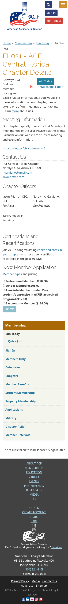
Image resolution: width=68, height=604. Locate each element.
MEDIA (34, 494)
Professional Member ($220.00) (26, 281)
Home (7, 43)
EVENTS (34, 481)
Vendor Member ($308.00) (22, 286)
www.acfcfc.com (13, 177)
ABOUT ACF (34, 463)
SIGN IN (34, 508)
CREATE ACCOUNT (34, 512)
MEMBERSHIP (34, 468)
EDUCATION (34, 472)
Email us (56, 547)
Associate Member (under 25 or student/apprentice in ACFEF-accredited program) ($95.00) (30, 294)
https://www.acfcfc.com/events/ (24, 148)
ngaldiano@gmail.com (17, 172)
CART (34, 521)
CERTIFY (34, 477)
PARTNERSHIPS (34, 486)
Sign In (51, 13)
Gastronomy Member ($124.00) (26, 303)
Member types (12, 274)
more (15, 111)
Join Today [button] (45, 81)
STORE (34, 517)
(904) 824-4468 (34, 569)
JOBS (34, 499)
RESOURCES (34, 490)
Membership (23, 43)
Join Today (42, 43)
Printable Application (49, 87)
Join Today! (54, 21)
